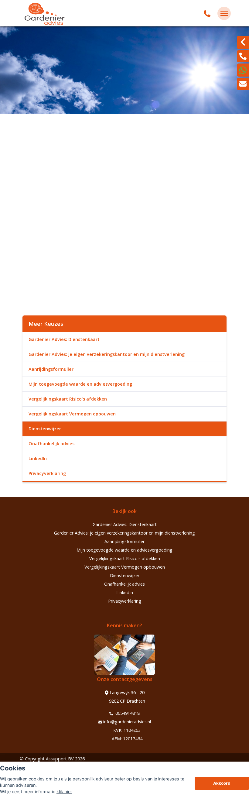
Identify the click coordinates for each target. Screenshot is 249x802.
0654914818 (127, 713)
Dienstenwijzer (45, 429)
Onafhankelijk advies (51, 443)
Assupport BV (60, 759)
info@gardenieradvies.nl (127, 722)
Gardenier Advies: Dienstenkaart (64, 339)
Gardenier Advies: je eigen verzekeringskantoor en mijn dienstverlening (107, 354)
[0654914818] (207, 13)
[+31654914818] (243, 70)
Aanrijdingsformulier (51, 369)
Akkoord (221, 783)
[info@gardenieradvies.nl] (243, 84)
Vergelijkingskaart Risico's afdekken (68, 399)
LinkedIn (38, 458)
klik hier (64, 791)
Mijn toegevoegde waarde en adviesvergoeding (80, 384)
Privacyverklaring (47, 473)
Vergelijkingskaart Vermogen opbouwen (72, 414)
